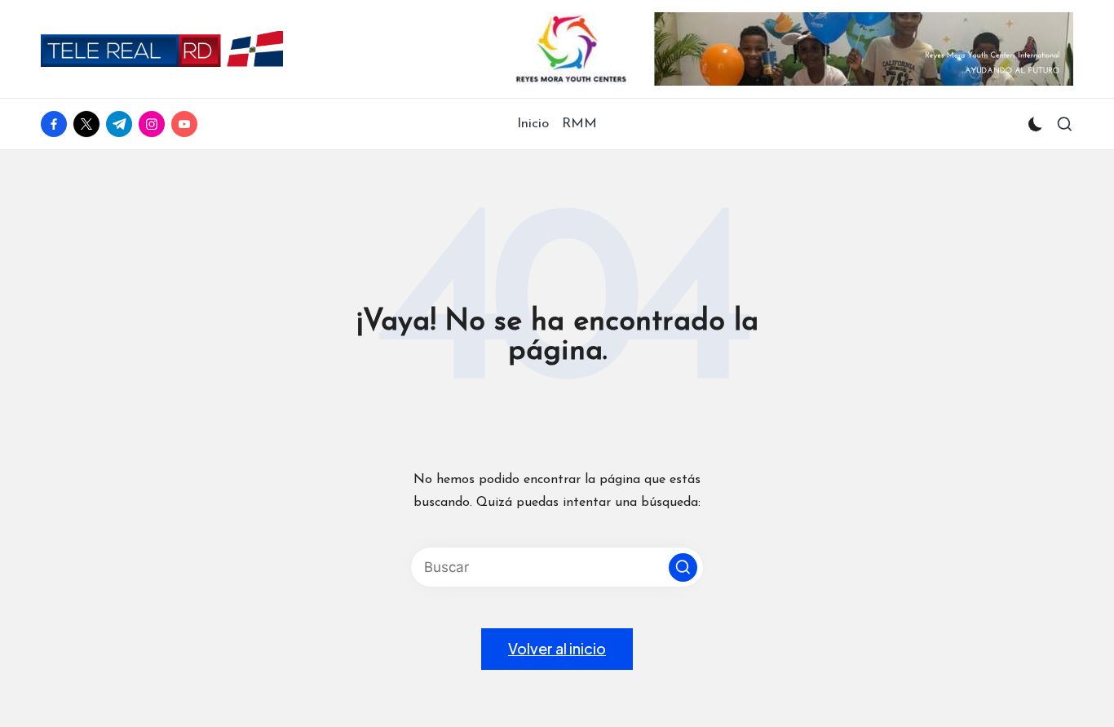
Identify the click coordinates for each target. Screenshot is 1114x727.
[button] (683, 567)
